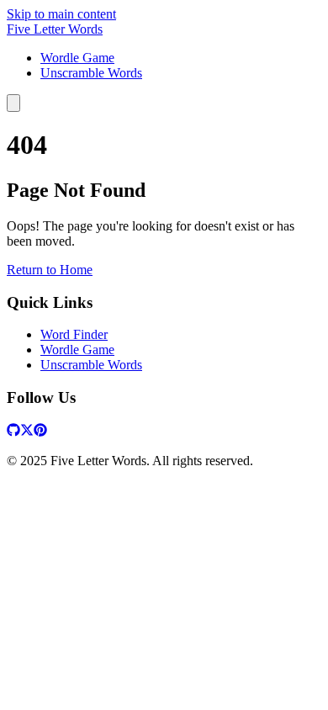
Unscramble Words (91, 365)
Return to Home (50, 269)
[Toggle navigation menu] (13, 103)
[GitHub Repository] (13, 432)
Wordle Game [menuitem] (77, 57)
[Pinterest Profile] (40, 432)
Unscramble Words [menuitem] (91, 73)
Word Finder (74, 334)
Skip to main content (61, 14)
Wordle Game (77, 349)
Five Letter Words (55, 29)
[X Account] (27, 432)
